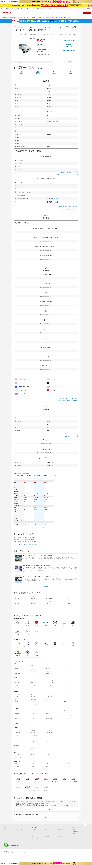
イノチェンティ (34, 735)
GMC (65, 701)
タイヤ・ (59, 34)
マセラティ (17, 732)
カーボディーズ (67, 716)
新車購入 (46, 829)
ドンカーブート (67, 763)
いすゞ (32, 668)
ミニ (65, 685)
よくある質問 (19, 829)
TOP (4, 829)
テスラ (16, 701)
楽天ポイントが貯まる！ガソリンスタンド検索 (67, 174)
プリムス (66, 699)
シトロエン (17, 741)
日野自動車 (66, 671)
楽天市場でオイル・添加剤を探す (70, 434)
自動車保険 (60, 836)
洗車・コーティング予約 (62, 831)
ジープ (32, 701)
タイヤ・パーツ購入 (49, 834)
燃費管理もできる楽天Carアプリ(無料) (69, 172)
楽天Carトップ (5, 17)
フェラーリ (66, 730)
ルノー (48, 741)
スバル (48, 668)
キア (48, 754)
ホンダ (48, 666)
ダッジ (48, 701)
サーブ (16, 748)
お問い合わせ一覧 (14, 852)
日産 (32, 666)
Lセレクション (27, 479)
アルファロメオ (18, 730)
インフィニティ (34, 704)
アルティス (17, 601)
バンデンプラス (34, 718)
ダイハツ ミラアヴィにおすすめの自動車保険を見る (25, 544)
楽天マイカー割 (35, 838)
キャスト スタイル (51, 603)
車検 (46, 34)
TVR (16, 710)
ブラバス (49, 685)
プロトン (33, 763)
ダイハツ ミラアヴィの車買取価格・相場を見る (24, 537)
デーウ (32, 754)
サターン (49, 694)
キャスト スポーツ (68, 603)
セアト (32, 766)
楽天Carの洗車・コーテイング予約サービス (68, 400)
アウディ (17, 682)
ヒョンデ (17, 754)
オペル (32, 682)
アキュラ (66, 673)
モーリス (17, 721)
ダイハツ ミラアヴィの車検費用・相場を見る (24, 539)
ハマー (16, 704)
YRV (65, 596)
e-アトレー (17, 596)
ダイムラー (66, 710)
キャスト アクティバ (35, 603)
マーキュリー (67, 696)
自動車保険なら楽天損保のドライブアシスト (68, 206)
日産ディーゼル (50, 671)
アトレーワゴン (50, 598)
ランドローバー (34, 713)
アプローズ (66, 598)
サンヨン (66, 754)
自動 (72, 34)
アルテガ (17, 687)
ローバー (66, 713)
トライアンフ (34, 721)
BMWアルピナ (50, 680)
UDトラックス (34, 673)
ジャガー (49, 710)
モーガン (17, 718)
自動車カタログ (48, 836)
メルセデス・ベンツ (19, 685)
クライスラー (34, 694)
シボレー (66, 694)
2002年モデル (47, 17)
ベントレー (17, 713)
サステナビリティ (23, 852)
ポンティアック (50, 696)
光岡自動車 (33, 671)
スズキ (65, 668)
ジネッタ (33, 716)
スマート (66, 680)
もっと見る (45, 527)
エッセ (65, 601)
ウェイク (49, 601)
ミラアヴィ (40, 17)
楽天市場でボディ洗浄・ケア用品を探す (69, 398)
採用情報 (73, 833)
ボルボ (32, 748)
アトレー (17, 598)
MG (48, 721)
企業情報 (73, 829)
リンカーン (17, 699)
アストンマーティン (35, 710)
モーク (16, 723)
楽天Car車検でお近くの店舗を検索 (70, 209)
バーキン (17, 766)
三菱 (65, 666)
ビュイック (17, 696)
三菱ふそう (17, 673)
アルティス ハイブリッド (36, 601)
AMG (16, 680)
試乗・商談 (34, 829)
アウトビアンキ (34, 730)
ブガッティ (66, 741)
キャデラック (18, 694)
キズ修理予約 (47, 831)
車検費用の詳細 (55, 198)
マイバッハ (33, 685)
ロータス (49, 713)
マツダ (16, 668)
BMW (32, 680)
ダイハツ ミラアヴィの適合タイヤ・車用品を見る (25, 541)
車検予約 (33, 831)
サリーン (49, 699)
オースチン (66, 718)
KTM (48, 766)
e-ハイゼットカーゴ (35, 596)
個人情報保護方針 (75, 831)
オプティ (17, 603)
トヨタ (16, 666)
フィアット (49, 730)
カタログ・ (20, 34)
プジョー (33, 741)
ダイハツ (17, 671)
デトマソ (66, 732)
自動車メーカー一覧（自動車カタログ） (17, 17)
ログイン (88, 13)
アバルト (17, 735)
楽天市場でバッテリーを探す (71, 436)
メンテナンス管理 (35, 834)
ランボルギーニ (50, 732)
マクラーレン (50, 718)
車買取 (33, 34)
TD (48, 763)
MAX (48, 596)
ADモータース (18, 757)
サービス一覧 (6, 852)
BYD (16, 763)
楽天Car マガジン (35, 836)
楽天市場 (88, 8)
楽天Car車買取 (61, 829)
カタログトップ (21, 62)
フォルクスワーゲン (51, 682)
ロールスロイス (18, 716)
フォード (33, 696)
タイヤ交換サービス (62, 834)
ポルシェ (66, 682)
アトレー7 (33, 598)
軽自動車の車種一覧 (55, 121)
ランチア (33, 732)
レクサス (49, 673)
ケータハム (49, 716)
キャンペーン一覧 (7, 831)
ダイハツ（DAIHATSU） (31, 17)
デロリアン (33, 699)
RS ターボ (36, 479)
